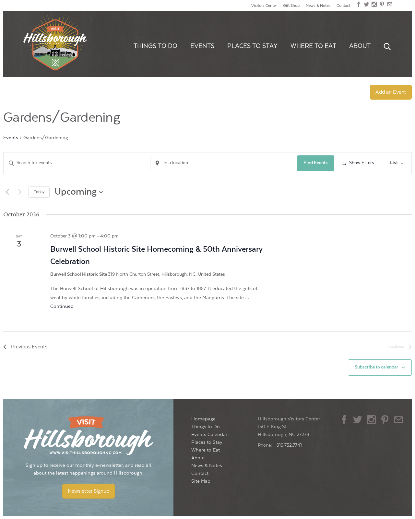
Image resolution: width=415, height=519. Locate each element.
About (360, 46)
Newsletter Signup (88, 491)
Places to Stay (252, 46)
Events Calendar (209, 434)
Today (39, 191)
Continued (62, 306)
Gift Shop (291, 5)
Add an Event (390, 92)
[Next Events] (20, 192)
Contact (343, 5)
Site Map (200, 481)
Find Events (315, 162)
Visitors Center (264, 5)
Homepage (203, 419)
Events (202, 46)
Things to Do (155, 46)
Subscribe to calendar (376, 367)
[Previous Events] (7, 192)
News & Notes (318, 5)
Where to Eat (313, 46)
